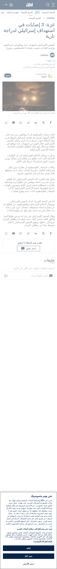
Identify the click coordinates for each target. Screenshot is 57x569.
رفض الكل (28, 556)
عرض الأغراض (28, 564)
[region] (28, 530)
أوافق (29, 548)
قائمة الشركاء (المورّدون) (43, 541)
